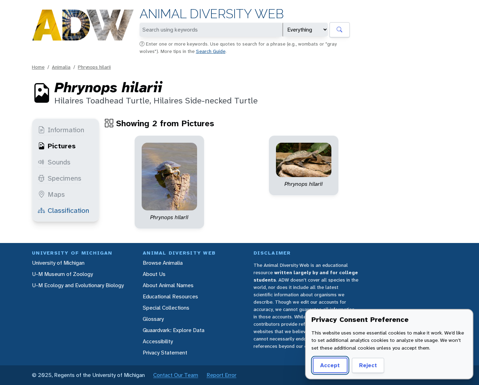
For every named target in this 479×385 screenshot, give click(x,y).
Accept (330, 365)
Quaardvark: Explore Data (173, 330)
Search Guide (210, 51)
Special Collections (166, 307)
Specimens (64, 178)
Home (38, 67)
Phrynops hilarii (94, 67)
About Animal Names (168, 285)
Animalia (61, 67)
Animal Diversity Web (212, 13)
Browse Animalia (163, 262)
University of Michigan (58, 262)
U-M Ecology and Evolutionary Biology (78, 285)
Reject (368, 365)
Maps (56, 194)
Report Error (221, 375)
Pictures (62, 145)
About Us (154, 274)
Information (66, 129)
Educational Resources (170, 296)
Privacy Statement (165, 352)
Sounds (59, 162)
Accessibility (158, 341)
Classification (68, 210)
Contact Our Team (175, 375)
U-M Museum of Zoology (62, 274)
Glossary (153, 319)
